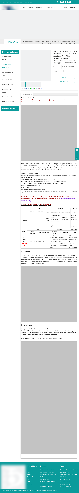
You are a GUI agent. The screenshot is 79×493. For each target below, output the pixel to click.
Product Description (27, 94)
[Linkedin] (63, 2)
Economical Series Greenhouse (48, 474)
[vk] (70, 2)
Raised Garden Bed (45, 484)
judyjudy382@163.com (6, 4)
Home (28, 469)
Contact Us (29, 484)
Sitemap (44, 490)
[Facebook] (61, 2)
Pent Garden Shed (44, 479)
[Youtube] (68, 2)
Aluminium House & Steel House (48, 481)
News (28, 481)
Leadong (55, 490)
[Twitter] (65, 2)
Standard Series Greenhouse (47, 472)
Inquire (64, 77)
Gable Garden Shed (45, 476)
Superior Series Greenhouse (47, 469)
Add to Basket (64, 81)
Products (29, 472)
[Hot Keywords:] (57, 2)
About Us (29, 474)
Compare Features (31, 476)
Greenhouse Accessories (46, 486)
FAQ (28, 479)
